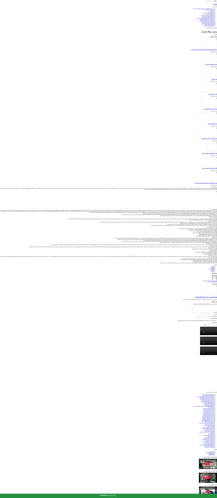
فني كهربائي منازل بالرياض (210, 424)
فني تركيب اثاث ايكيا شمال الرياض (208, 420)
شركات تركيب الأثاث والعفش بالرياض (208, 421)
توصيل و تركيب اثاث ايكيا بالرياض (208, 22)
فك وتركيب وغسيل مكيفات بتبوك (208, 17)
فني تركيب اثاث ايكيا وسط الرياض (208, 415)
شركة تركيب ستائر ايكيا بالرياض (209, 414)
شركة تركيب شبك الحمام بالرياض (208, 427)
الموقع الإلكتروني (214, 318)
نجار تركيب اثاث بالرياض (210, 429)
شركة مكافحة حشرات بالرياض (209, 443)
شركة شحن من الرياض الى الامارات (208, 441)
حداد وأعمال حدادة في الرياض (209, 25)
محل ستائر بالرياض (211, 426)
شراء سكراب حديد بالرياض (210, 405)
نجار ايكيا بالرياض (211, 407)
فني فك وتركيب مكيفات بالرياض (209, 428)
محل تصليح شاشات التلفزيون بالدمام (208, 23)
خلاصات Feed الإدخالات (210, 452)
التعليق (215, 312)
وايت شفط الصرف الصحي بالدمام (208, 16)
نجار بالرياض (212, 10)
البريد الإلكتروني (213, 316)
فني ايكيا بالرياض (211, 436)
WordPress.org (212, 454)
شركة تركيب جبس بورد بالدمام (210, 280)
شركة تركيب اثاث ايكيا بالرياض (209, 13)
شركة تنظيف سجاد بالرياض (210, 447)
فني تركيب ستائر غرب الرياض (209, 410)
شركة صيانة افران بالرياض (210, 9)
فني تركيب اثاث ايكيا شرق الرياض (208, 418)
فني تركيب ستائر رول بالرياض (209, 409)
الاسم (215, 314)
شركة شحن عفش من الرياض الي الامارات (207, 423)
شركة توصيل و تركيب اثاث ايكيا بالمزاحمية (207, 20)
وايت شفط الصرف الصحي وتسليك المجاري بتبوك (205, 18)
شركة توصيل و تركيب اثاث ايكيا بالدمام (207, 19)
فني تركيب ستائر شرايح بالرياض (209, 408)
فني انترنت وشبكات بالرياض (209, 24)
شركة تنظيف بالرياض (211, 14)
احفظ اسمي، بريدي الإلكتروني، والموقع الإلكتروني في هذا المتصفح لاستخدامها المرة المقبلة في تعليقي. (197, 320)
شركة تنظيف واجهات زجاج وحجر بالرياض (207, 444)
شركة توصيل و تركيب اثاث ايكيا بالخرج (207, 21)
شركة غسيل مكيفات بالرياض (209, 425)
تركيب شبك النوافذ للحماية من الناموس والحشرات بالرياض (204, 8)
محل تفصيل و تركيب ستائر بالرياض (208, 15)
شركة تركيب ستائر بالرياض (210, 430)
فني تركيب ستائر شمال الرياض (209, 413)
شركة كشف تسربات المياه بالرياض (208, 439)
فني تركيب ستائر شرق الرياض (209, 411)
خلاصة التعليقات (212, 453)
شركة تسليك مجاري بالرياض (209, 438)
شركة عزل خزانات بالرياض (210, 437)
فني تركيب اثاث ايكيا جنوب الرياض (208, 419)
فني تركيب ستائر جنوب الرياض (209, 412)
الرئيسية (215, 27)
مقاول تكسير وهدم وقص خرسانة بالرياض (207, 432)
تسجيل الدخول (212, 451)
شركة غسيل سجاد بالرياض (210, 445)
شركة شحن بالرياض (212, 281)
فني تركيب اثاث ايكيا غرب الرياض (208, 416)
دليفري (215, 4)
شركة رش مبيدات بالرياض (210, 442)
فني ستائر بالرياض (211, 11)
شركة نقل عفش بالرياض (210, 440)
